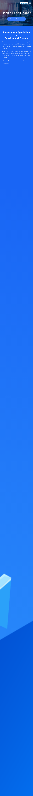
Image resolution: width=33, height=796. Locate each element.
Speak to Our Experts (16, 19)
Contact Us (24, 3)
